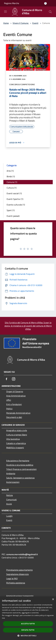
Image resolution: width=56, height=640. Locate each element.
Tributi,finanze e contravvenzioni (21, 469)
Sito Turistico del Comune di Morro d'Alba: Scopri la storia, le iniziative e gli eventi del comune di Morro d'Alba (28, 326)
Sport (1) (11, 210)
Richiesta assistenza (15, 582)
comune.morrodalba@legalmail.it (22, 554)
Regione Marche (11, 3)
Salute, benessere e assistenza (20, 477)
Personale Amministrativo (18, 413)
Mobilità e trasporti (15, 447)
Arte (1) (10, 170)
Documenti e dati (14, 417)
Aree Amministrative (16, 395)
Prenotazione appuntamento (19, 570)
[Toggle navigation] (5, 11)
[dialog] (28, 618)
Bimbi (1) (11, 176)
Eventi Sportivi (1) (15, 199)
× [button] (53, 599)
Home (6, 23)
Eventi (35, 23)
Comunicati (11, 499)
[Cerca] (50, 11)
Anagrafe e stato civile (16, 430)
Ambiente (10, 473)
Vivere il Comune (21, 23)
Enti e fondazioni (14, 404)
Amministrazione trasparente (19, 595)
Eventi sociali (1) (14, 193)
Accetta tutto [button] (28, 624)
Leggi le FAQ (12, 578)
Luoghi (9, 516)
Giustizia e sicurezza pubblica (19, 465)
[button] (27, 635)
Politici (9, 408)
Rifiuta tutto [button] (27, 630)
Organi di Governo (14, 391)
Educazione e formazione (17, 460)
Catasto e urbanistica (16, 443)
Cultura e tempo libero (16, 434)
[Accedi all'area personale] (45, 3)
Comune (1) (12, 182)
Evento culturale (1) (16, 204)
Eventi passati (13, 216)
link (3, 618)
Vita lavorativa (13, 439)
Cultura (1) (11, 187)
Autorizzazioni (12, 482)
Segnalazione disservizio (17, 574)
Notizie (9, 495)
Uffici (8, 400)
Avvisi (9, 503)
